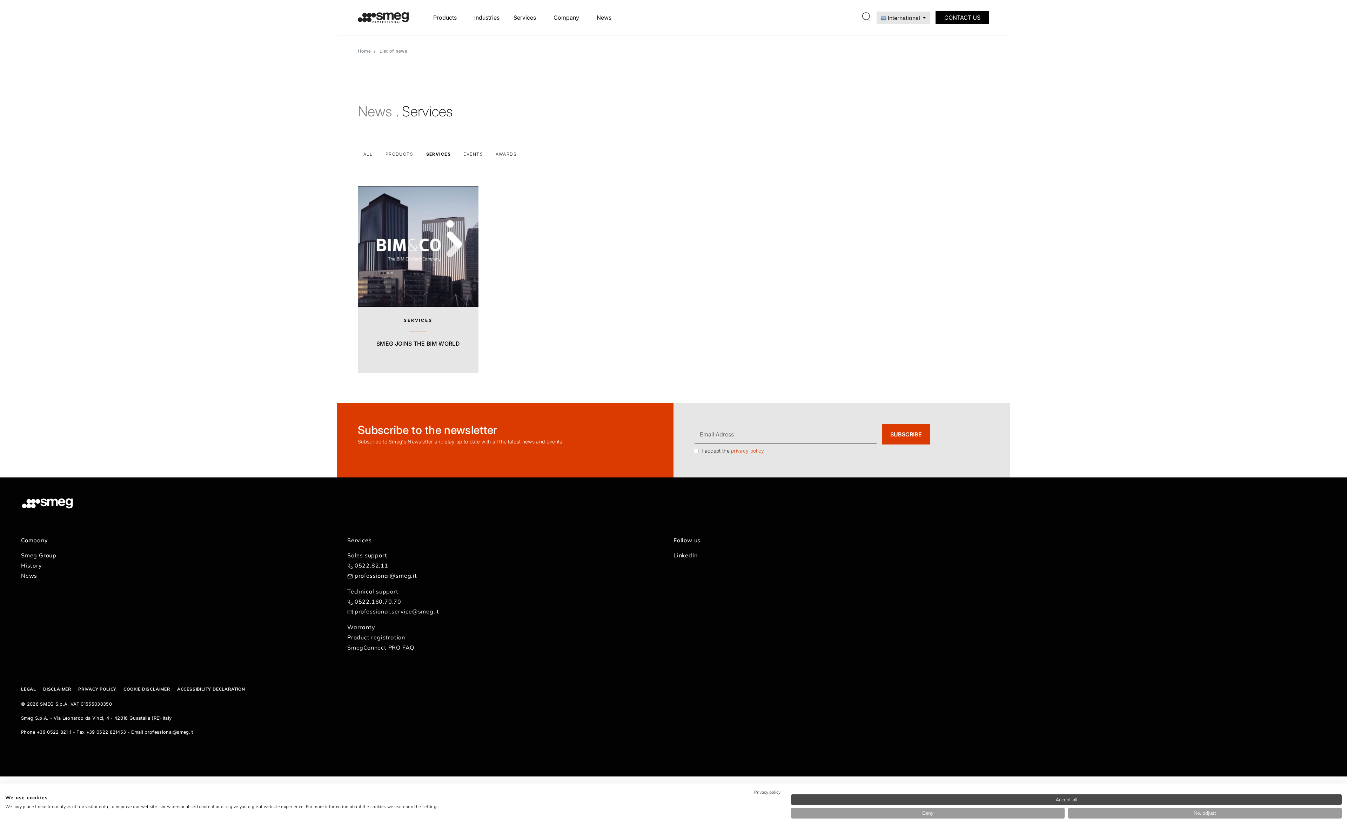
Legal (28, 689)
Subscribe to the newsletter (427, 430)
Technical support (372, 591)
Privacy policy (97, 689)
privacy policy (747, 451)
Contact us (962, 17)
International (904, 17)
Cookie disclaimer (146, 689)
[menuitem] (446, 17)
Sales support (367, 555)
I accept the (733, 451)
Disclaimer (57, 689)
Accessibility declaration (211, 689)
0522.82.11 (371, 565)
